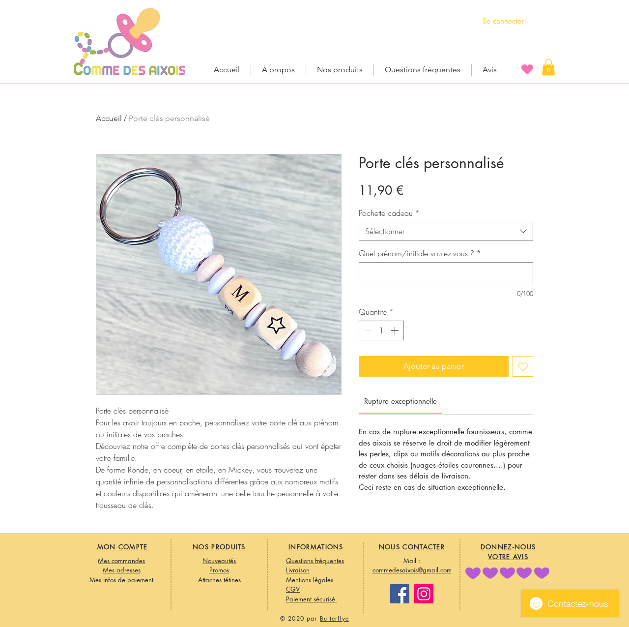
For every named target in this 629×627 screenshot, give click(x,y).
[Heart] (527, 69)
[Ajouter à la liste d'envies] (523, 366)
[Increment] (395, 330)
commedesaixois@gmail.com (412, 570)
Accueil (109, 118)
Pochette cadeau (389, 213)
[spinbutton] (381, 330)
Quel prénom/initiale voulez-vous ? (420, 253)
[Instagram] (423, 593)
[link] (400, 401)
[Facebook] (399, 593)
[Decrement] (367, 330)
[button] (548, 67)
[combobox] (446, 231)
